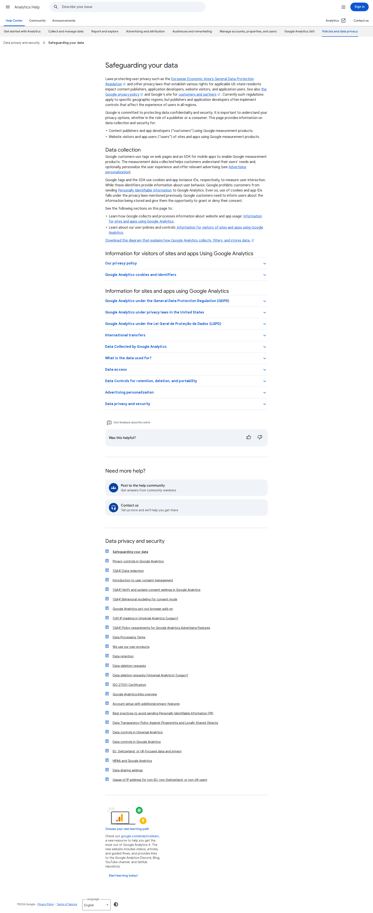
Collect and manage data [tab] (66, 31)
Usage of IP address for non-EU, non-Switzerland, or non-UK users (160, 780)
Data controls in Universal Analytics (138, 732)
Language (93, 899)
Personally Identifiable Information (145, 190)
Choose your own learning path (127, 829)
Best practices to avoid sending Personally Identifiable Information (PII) (163, 713)
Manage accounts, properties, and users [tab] (248, 31)
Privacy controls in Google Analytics (138, 561)
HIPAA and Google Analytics (132, 761)
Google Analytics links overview (135, 694)
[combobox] (133, 7)
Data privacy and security (134, 541)
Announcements (63, 20)
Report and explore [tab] (104, 31)
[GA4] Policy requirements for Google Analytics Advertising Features (161, 628)
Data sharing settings (128, 770)
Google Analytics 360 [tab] (299, 31)
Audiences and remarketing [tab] (192, 31)
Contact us (361, 20)
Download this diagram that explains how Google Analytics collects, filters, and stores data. (177, 240)
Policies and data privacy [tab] (340, 31)
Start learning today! (123, 875)
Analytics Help (27, 7)
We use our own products (131, 647)
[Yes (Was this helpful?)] (248, 438)
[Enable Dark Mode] (116, 904)
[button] (8, 7)
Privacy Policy (46, 904)
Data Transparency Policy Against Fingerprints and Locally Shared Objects (165, 723)
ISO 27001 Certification (129, 685)
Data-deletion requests (129, 666)
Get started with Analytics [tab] (22, 31)
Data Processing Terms (129, 637)
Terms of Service (67, 904)
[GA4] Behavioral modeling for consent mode (145, 599)
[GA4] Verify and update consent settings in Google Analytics (156, 590)
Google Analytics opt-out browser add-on (143, 609)
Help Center (14, 20)
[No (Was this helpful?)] (260, 438)
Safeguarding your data (130, 552)
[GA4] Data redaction (128, 571)
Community (37, 20)
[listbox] (96, 904)
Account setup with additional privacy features (146, 704)
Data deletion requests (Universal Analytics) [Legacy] (150, 675)
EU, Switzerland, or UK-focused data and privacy (147, 751)
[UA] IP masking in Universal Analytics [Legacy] (145, 618)
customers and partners (198, 94)
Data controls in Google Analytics (137, 742)
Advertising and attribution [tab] (145, 31)
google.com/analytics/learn (140, 836)
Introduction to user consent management (143, 580)
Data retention (123, 656)
